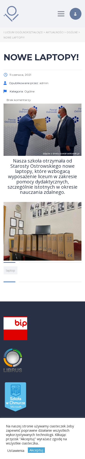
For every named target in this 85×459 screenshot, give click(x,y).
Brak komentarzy (18, 100)
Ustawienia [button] (15, 450)
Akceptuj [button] (36, 450)
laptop (10, 270)
